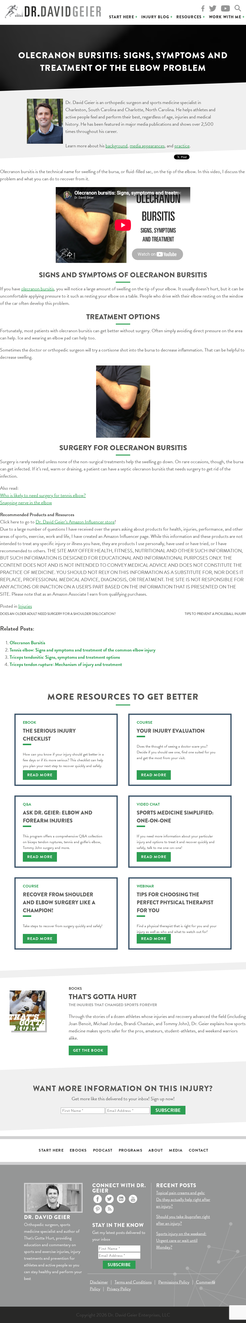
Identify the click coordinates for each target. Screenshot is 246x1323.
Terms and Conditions (133, 1282)
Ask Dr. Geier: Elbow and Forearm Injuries (57, 817)
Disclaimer (99, 1282)
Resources (189, 17)
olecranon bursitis (37, 288)
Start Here (121, 17)
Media (176, 1150)
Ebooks (78, 1150)
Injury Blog (155, 17)
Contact (199, 1150)
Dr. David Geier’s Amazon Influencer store (75, 521)
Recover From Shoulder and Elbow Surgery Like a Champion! (59, 902)
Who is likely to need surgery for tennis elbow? (43, 495)
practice (182, 145)
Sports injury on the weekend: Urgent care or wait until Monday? (181, 1240)
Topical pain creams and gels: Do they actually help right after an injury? (183, 1199)
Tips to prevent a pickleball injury (215, 613)
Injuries (25, 606)
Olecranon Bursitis (27, 642)
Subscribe (168, 1110)
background (116, 145)
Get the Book (88, 1050)
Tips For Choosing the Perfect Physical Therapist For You (175, 902)
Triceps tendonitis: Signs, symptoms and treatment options (65, 657)
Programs (130, 1150)
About (155, 1150)
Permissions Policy (173, 1282)
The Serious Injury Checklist (49, 735)
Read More (40, 775)
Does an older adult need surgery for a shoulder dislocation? (58, 613)
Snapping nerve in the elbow (26, 502)
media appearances (147, 145)
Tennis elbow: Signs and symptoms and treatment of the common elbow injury (82, 649)
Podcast (103, 1150)
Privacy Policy (119, 1288)
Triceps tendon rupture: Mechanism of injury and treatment (66, 664)
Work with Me (225, 17)
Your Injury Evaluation (171, 731)
